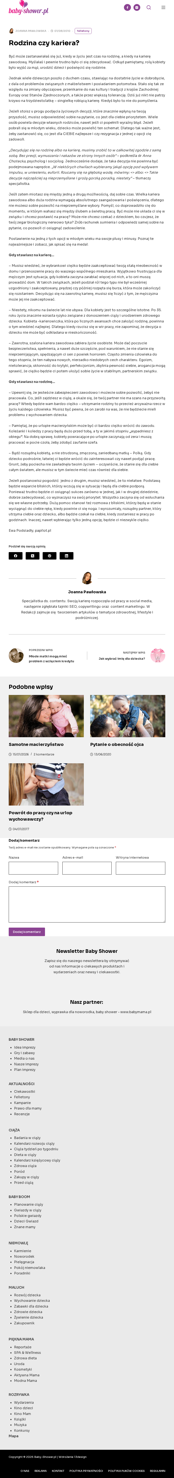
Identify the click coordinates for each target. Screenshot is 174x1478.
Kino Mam (22, 1414)
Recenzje (22, 1114)
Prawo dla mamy (28, 1108)
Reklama (41, 1470)
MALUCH (16, 1287)
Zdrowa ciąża (25, 1166)
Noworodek (24, 1256)
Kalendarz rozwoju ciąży (34, 1143)
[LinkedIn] (66, 556)
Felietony (83, 30)
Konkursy (22, 1430)
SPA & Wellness (27, 1352)
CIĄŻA (14, 1130)
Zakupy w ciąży (26, 1177)
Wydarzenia (24, 1402)
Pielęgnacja (24, 1262)
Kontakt (58, 1470)
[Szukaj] (149, 7)
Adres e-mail (72, 857)
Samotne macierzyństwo (36, 744)
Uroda (19, 1364)
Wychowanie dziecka (32, 1300)
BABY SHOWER (21, 1039)
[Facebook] (127, 7)
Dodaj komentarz (24, 882)
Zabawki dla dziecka (31, 1306)
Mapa (13, 1436)
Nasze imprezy (26, 1064)
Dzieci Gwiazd (26, 1221)
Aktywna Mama (26, 1375)
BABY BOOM (19, 1197)
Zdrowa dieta (25, 1358)
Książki (20, 1419)
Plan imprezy (24, 1069)
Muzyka (20, 1425)
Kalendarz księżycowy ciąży (37, 1160)
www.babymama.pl (135, 1012)
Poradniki (22, 1273)
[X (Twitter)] (32, 556)
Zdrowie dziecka (28, 1312)
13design (80, 1457)
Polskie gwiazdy (27, 1216)
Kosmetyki (23, 1369)
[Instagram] (136, 7)
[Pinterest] (49, 556)
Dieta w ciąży (25, 1155)
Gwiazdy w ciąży (27, 1210)
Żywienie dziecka (28, 1317)
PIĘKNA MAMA (21, 1339)
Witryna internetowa (132, 857)
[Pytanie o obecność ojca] (127, 716)
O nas (25, 1470)
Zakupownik (24, 1323)
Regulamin (157, 1470)
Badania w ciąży (27, 1138)
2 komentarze (44, 754)
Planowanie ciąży (28, 1204)
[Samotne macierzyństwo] (46, 716)
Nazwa (14, 857)
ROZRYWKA (19, 1394)
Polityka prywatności (86, 1470)
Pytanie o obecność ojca (117, 744)
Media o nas (24, 1058)
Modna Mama (25, 1380)
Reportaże (22, 1347)
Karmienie (22, 1251)
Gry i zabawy (24, 1053)
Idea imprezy (24, 1047)
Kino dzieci (23, 1408)
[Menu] (163, 7)
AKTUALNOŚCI (22, 1084)
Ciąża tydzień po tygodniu (36, 1149)
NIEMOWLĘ (18, 1243)
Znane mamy (24, 1227)
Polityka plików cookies (126, 1470)
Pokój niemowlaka (29, 1268)
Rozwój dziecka (27, 1295)
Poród (19, 1171)
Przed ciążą (23, 1182)
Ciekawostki (24, 1091)
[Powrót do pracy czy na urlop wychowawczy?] (46, 784)
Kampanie (22, 1103)
